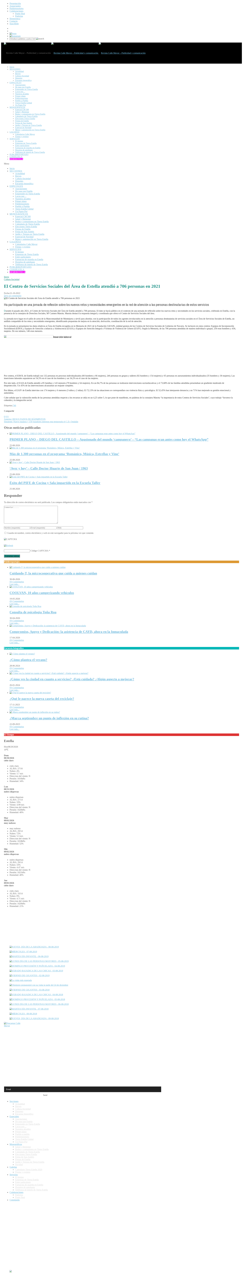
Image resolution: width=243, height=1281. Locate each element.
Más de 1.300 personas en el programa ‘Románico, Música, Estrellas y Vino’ (64, 454)
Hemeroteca (15, 18)
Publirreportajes (16, 8)
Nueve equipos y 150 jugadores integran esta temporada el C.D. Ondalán (41, 421)
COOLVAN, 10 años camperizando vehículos (42, 593)
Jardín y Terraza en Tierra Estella (28, 125)
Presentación (15, 3)
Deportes (18, 78)
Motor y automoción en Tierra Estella (30, 130)
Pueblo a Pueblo (21, 101)
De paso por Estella (23, 87)
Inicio (6, 277)
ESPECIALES (15, 83)
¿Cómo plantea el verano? (28, 660)
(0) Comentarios (17, 582)
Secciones (14, 1101)
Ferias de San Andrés (23, 123)
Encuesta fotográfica (23, 80)
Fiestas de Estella (22, 121)
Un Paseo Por (20, 105)
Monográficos (16, 1144)
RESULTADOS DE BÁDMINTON (25, 419)
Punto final (20, 13)
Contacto (14, 21)
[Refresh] (8, 545)
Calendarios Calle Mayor (25, 134)
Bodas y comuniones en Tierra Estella (30, 114)
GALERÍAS (14, 132)
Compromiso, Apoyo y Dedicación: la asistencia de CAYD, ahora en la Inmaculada (69, 631)
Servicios (14, 1174)
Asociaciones (20, 85)
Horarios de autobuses (24, 150)
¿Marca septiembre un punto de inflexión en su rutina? (49, 718)
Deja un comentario (12, 295)
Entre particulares (22, 146)
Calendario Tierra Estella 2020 (28, 1169)
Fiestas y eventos (22, 137)
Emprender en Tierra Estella (26, 89)
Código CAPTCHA (39, 551)
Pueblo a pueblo (22, 1134)
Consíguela (15, 1200)
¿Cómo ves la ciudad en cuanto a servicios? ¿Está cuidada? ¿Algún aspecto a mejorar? (72, 679)
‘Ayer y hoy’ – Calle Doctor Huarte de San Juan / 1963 (49, 468)
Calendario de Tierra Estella (26, 116)
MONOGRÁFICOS (17, 107)
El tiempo (19, 141)
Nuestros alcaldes (22, 94)
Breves (18, 74)
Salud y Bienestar (22, 112)
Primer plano (20, 96)
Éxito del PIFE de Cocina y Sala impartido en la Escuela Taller (55, 483)
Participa (19, 16)
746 (14, 405)
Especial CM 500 (22, 110)
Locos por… (20, 92)
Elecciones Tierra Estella (25, 119)
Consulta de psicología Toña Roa (33, 612)
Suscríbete (14, 23)
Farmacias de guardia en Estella (27, 148)
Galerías (13, 1167)
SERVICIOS (15, 139)
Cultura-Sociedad (22, 76)
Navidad (19, 1164)
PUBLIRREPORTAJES (19, 154)
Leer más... (14, 584)
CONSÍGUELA (16, 157)
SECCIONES (15, 69)
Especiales (14, 1116)
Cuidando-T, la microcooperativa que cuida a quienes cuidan (53, 573)
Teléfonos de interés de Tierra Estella (30, 152)
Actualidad (19, 71)
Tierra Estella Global (23, 103)
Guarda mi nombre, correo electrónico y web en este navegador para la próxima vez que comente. (50, 533)
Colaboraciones (16, 11)
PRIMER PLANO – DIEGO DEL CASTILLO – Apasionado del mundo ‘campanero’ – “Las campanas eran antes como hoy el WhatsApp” (109, 439)
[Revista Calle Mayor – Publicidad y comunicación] (98, 53)
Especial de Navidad (23, 128)
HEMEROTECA (16, 159)
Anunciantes (15, 6)
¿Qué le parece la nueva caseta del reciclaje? (42, 698)
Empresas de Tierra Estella (26, 143)
